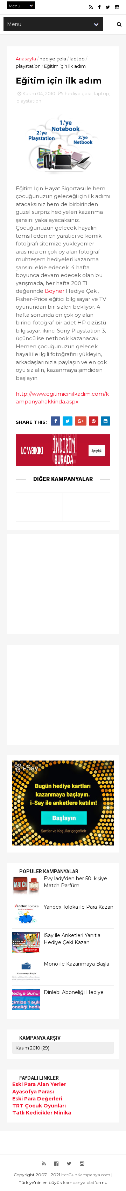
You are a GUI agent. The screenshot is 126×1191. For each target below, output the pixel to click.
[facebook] (99, 7)
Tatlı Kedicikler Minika (41, 1113)
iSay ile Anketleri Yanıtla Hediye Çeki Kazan (72, 939)
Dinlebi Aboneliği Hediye (74, 992)
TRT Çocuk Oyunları (39, 1106)
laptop (77, 58)
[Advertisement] (56, 583)
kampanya (74, 1182)
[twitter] (108, 7)
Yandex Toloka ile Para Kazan (78, 907)
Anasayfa (26, 58)
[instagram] (117, 7)
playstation (28, 66)
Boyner (54, 291)
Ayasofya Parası (33, 1091)
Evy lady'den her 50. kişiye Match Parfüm (75, 882)
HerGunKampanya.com (85, 1174)
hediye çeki (53, 58)
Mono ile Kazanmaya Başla (76, 964)
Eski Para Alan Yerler (39, 1084)
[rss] (91, 7)
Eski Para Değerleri (37, 1098)
